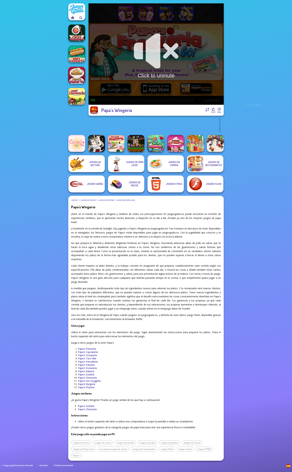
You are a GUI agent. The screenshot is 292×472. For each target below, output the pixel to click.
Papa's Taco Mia (87, 358)
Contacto (44, 465)
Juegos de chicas (88, 200)
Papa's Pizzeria (86, 387)
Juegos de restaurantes (144, 449)
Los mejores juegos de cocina (113, 449)
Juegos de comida (125, 442)
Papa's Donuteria (87, 368)
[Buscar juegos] (81, 17)
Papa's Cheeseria (87, 377)
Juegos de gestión (169, 442)
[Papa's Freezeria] (116, 143)
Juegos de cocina (106, 200)
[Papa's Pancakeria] (76, 96)
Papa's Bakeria (86, 371)
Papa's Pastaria (86, 364)
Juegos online (185, 449)
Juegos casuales (147, 442)
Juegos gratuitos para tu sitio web (18, 465)
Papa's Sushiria (86, 374)
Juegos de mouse (192, 442)
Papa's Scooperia (87, 355)
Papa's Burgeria (86, 384)
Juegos (74, 200)
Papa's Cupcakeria (88, 352)
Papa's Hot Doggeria (89, 380)
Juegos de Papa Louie (125, 200)
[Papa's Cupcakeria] (175, 143)
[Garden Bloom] (155, 143)
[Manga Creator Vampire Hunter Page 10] (96, 143)
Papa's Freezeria (87, 348)
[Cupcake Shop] (76, 143)
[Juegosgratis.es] (72, 17)
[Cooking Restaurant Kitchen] (215, 143)
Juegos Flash (167, 449)
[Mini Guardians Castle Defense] (136, 143)
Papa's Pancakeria (88, 361)
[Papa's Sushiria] (76, 32)
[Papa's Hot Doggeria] (76, 54)
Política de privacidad (64, 465)
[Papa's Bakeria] (76, 75)
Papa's (76, 455)
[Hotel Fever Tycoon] (195, 143)
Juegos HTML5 (204, 449)
